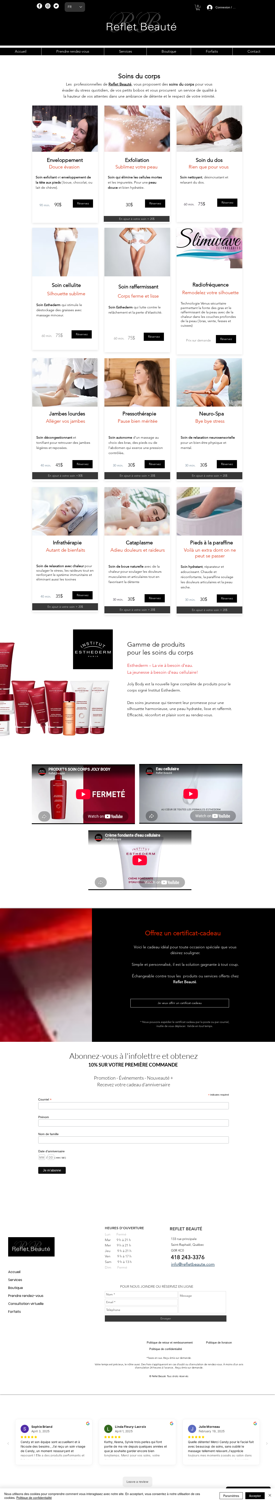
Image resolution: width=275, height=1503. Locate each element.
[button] (198, 7)
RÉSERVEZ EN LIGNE (177, 1286)
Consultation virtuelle (26, 1303)
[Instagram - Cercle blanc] (47, 6)
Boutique (15, 1287)
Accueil (14, 1271)
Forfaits (14, 1311)
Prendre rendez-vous (25, 1295)
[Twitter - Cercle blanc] (56, 6)
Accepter (255, 1496)
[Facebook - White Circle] (39, 6)
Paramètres (231, 1496)
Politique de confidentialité (34, 1497)
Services (15, 1279)
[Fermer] (269, 1496)
